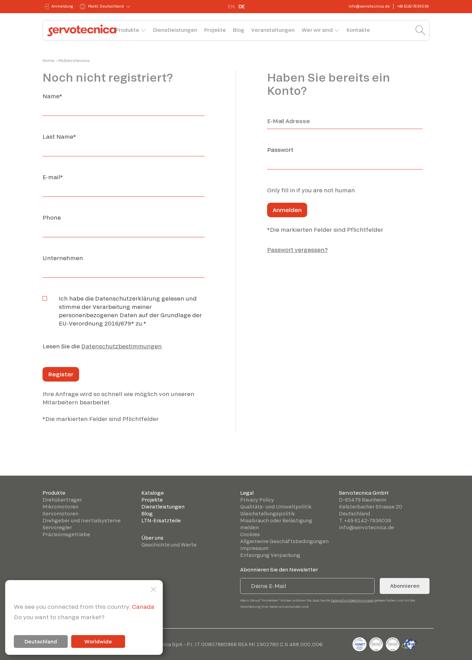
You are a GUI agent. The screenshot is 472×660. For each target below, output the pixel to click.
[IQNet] (360, 643)
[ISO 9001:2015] (376, 643)
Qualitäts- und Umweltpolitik (275, 507)
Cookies (250, 534)
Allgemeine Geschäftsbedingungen (284, 541)
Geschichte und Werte (169, 545)
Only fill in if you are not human (311, 190)
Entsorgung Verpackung (270, 555)
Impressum (254, 548)
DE (241, 6)
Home (48, 60)
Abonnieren (404, 586)
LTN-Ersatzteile (161, 520)
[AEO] (409, 643)
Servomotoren (60, 513)
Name (52, 96)
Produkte (127, 30)
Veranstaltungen (273, 30)
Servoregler (57, 527)
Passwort (280, 149)
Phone (52, 217)
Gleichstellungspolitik (267, 513)
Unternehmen (63, 258)
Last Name (59, 136)
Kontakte (358, 30)
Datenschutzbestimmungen (121, 346)
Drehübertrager (62, 500)
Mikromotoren (60, 507)
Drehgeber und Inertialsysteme (82, 520)
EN (231, 6)
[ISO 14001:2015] (393, 643)
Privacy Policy (257, 500)
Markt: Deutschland (106, 6)
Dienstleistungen (175, 30)
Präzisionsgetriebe (66, 534)
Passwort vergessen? (297, 249)
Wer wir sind (317, 30)
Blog (238, 30)
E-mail (53, 177)
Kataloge (152, 493)
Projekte (215, 30)
